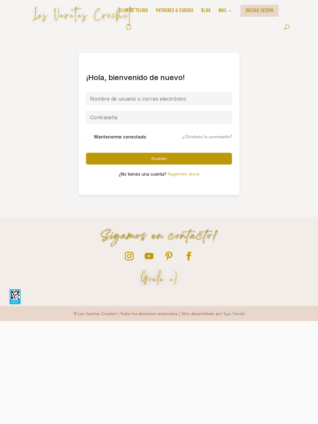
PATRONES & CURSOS (174, 11)
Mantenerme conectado (120, 136)
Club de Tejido (133, 11)
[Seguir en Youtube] (149, 256)
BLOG (206, 11)
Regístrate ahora (183, 174)
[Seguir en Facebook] (189, 256)
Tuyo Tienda (234, 313)
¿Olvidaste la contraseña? (207, 136)
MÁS (222, 11)
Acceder (159, 158)
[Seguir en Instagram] (129, 256)
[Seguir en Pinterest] (169, 256)
